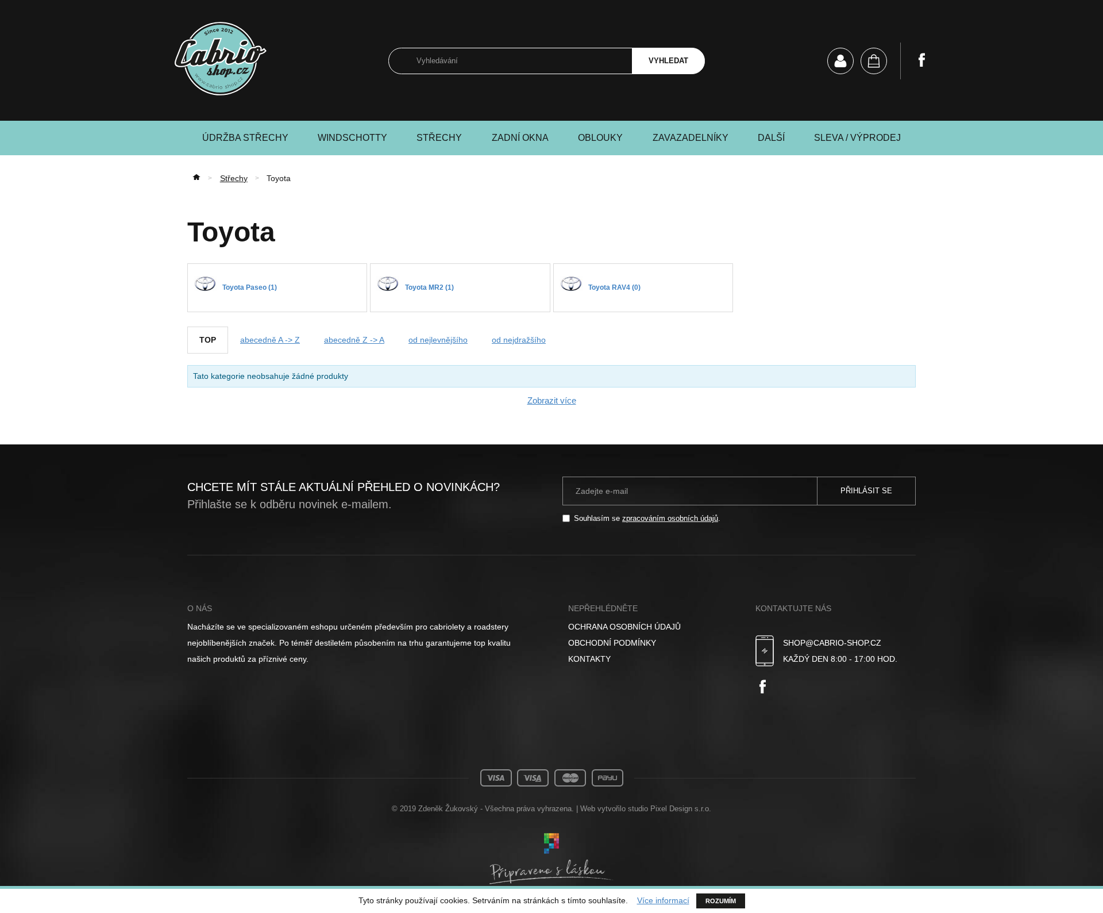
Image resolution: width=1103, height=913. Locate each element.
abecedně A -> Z (270, 339)
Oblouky (600, 138)
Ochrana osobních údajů (624, 626)
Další (771, 138)
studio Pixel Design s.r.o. (669, 808)
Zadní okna (520, 138)
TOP (207, 339)
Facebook (921, 60)
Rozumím (720, 900)
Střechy (439, 138)
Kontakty (589, 658)
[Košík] (874, 61)
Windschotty (352, 138)
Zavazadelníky (690, 138)
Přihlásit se (866, 490)
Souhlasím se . (647, 518)
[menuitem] (648, 627)
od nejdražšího (519, 339)
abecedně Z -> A (354, 339)
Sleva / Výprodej (857, 138)
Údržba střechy (245, 138)
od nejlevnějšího (438, 339)
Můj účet (840, 61)
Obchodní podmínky (612, 642)
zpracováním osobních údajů (670, 518)
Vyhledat (668, 60)
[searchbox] (510, 61)
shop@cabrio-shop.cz (832, 642)
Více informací (663, 900)
